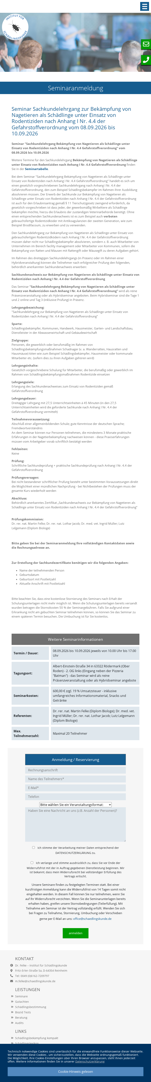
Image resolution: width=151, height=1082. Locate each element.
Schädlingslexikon (27, 1043)
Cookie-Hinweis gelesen (75, 1071)
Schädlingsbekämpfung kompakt (36, 1038)
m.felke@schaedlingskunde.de (35, 981)
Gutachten (22, 1001)
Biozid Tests (23, 1012)
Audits (19, 1023)
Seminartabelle (36, 169)
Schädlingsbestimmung (30, 1007)
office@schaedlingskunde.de (92, 919)
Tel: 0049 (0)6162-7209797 (32, 976)
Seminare (21, 996)
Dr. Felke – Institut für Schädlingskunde (41, 965)
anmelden (75, 933)
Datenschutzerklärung (90, 1061)
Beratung (21, 1017)
